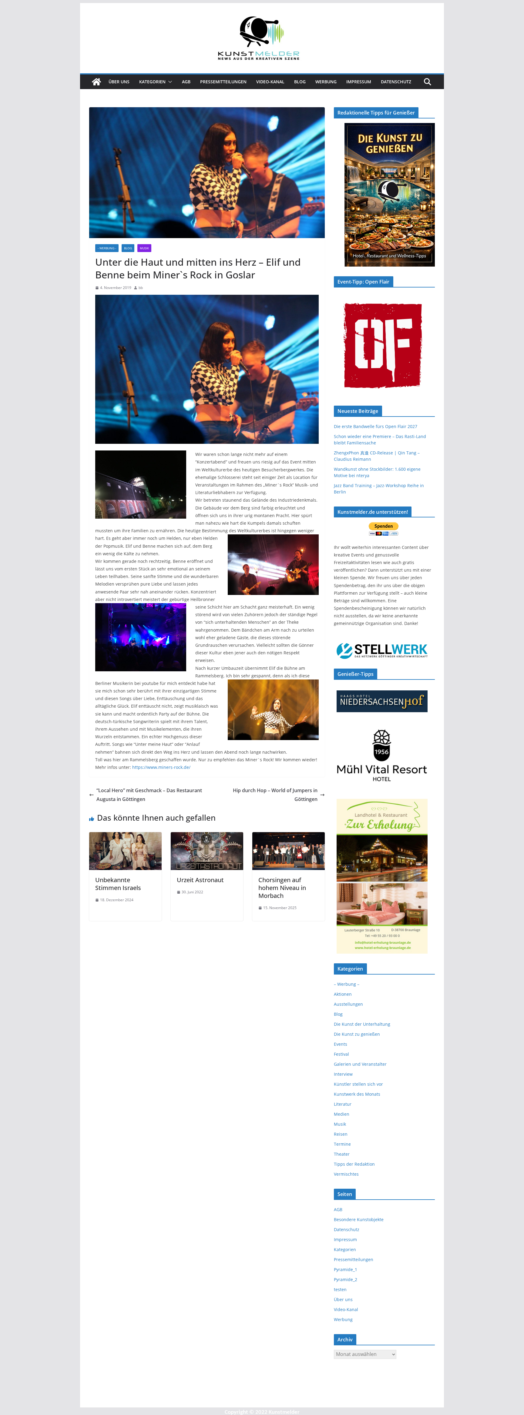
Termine (342, 1144)
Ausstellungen (348, 1004)
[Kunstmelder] (96, 82)
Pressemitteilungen (223, 82)
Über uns (119, 82)
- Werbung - (107, 248)
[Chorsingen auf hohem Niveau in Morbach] (288, 836)
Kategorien (152, 82)
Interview (343, 1074)
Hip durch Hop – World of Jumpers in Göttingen (275, 794)
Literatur (342, 1104)
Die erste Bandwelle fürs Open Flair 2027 (375, 426)
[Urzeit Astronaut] (207, 836)
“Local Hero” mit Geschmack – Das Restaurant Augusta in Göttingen (149, 794)
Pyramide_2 (345, 1279)
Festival (341, 1054)
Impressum (358, 82)
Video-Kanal (270, 82)
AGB (186, 82)
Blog (300, 82)
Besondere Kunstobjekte (359, 1219)
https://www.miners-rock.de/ (161, 767)
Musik (144, 248)
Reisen (341, 1134)
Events (340, 1044)
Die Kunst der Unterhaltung (362, 1024)
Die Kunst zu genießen (357, 1034)
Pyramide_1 (345, 1269)
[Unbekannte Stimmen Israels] (125, 836)
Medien (341, 1114)
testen (340, 1289)
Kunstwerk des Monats (357, 1094)
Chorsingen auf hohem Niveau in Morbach (282, 888)
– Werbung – (346, 984)
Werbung (326, 82)
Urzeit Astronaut (200, 880)
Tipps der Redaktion (354, 1164)
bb (141, 287)
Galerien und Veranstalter (360, 1064)
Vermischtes (346, 1174)
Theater (342, 1154)
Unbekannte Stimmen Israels (118, 884)
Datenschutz (396, 82)
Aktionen (343, 994)
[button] (169, 82)
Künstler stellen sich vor (358, 1084)
